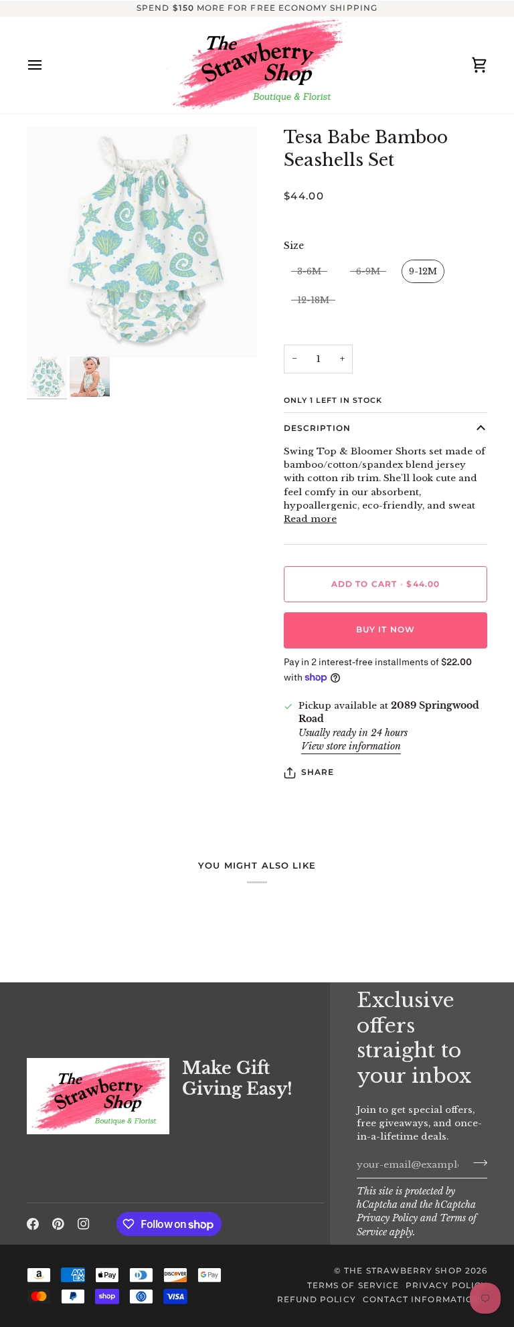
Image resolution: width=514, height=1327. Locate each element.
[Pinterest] (58, 1224)
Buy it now (385, 629)
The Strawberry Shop (403, 1270)
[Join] (476, 1163)
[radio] (309, 272)
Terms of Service (353, 1285)
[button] (98, 1054)
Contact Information (422, 1299)
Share (317, 772)
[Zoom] (142, 241)
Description (317, 428)
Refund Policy (316, 1299)
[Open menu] (47, 65)
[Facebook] (33, 1224)
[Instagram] (84, 1224)
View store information (351, 746)
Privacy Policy (387, 1218)
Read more (310, 519)
